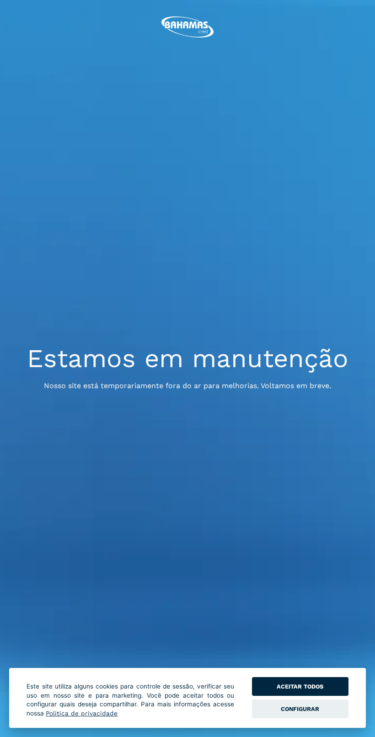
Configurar (300, 708)
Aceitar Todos (300, 686)
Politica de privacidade (82, 713)
